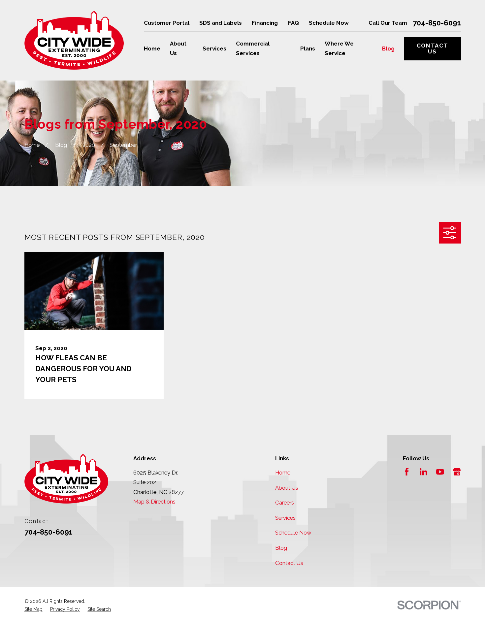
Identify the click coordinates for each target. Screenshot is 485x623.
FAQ (293, 22)
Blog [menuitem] (388, 48)
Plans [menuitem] (307, 48)
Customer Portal (166, 22)
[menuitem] (33, 609)
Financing (265, 22)
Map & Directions (154, 501)
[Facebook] (406, 471)
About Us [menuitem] (178, 48)
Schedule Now (329, 22)
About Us (286, 487)
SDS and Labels (220, 22)
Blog (281, 547)
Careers (284, 502)
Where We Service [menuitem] (339, 48)
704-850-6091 (437, 23)
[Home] (74, 40)
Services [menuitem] (214, 48)
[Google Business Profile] (457, 471)
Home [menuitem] (152, 48)
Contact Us (432, 48)
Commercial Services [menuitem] (253, 48)
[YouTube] (440, 471)
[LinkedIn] (423, 471)
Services (285, 517)
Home (282, 472)
